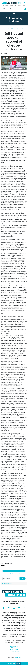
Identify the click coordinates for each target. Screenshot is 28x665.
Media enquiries (14, 646)
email (17, 653)
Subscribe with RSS (8, 583)
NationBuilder (17, 657)
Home (4, 28)
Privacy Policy (14, 649)
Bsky (24, 607)
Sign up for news (11, 663)
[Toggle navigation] (14, 13)
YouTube (19, 607)
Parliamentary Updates (18, 28)
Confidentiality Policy (14, 651)
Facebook (3, 607)
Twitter (8, 607)
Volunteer (18, 663)
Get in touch (14, 647)
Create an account (15, 573)
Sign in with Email (13, 571)
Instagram (14, 607)
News (9, 28)
